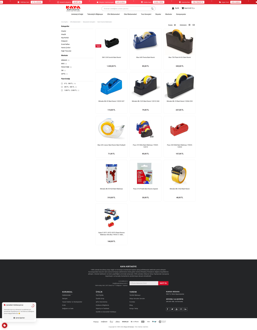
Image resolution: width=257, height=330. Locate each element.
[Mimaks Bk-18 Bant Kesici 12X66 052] (180, 86)
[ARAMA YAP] (152, 8)
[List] (194, 25)
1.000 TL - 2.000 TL (71, 90)
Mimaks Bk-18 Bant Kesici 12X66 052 (180, 101)
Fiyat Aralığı (65, 79)
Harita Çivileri (65, 48)
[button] (4, 325)
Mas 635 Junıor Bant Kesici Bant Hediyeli (111, 145)
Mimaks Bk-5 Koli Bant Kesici (180, 189)
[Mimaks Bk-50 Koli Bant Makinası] (111, 174)
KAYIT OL (163, 283)
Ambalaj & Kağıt (77, 14)
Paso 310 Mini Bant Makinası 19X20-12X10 (145, 146)
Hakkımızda (66, 295)
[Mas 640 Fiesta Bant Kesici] (146, 42)
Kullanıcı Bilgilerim (102, 305)
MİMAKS (65, 60)
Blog (131, 305)
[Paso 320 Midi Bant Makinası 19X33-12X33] (180, 130)
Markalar (168, 14)
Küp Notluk (65, 38)
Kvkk (64, 305)
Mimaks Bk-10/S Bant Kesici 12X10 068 (145, 101)
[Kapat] (32, 305)
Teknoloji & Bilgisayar (95, 14)
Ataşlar (63, 31)
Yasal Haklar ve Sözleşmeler (72, 302)
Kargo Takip (134, 308)
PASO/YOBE (66, 67)
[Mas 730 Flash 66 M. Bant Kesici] (180, 42)
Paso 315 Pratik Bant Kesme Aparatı (145, 189)
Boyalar (158, 14)
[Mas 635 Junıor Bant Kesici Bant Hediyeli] (111, 130)
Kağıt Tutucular (66, 51)
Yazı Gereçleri (146, 14)
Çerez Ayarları (20, 318)
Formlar (132, 302)
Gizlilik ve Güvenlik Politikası (106, 312)
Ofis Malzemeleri (113, 14)
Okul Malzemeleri (130, 14)
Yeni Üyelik (100, 295)
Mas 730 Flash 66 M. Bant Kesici (180, 57)
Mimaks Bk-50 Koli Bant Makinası (111, 189)
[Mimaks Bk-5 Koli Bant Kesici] (180, 174)
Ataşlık (63, 34)
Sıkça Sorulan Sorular (137, 298)
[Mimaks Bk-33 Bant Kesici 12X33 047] (111, 86)
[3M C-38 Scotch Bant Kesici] (111, 42)
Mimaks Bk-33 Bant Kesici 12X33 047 (111, 101)
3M (63, 70)
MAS (64, 64)
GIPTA (64, 74)
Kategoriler (65, 26)
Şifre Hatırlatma (101, 302)
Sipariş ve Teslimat (102, 308)
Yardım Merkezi (135, 295)
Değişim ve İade (67, 308)
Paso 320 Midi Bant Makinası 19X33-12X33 (179, 146)
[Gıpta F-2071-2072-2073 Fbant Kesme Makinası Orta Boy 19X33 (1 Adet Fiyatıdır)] (111, 217)
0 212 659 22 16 (123, 281)
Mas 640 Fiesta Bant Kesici (145, 57)
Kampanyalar (181, 14)
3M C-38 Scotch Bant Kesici (111, 57)
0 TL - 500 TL (70, 83)
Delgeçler (64, 41)
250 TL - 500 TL (70, 87)
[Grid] (189, 25)
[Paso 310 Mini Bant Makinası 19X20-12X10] (146, 130)
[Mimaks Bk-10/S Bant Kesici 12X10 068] (146, 86)
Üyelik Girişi (100, 298)
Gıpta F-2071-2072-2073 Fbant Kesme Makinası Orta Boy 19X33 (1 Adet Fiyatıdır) (111, 234)
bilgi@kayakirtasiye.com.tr (120, 283)
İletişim (64, 298)
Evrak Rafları (65, 44)
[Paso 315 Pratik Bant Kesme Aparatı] (146, 174)
